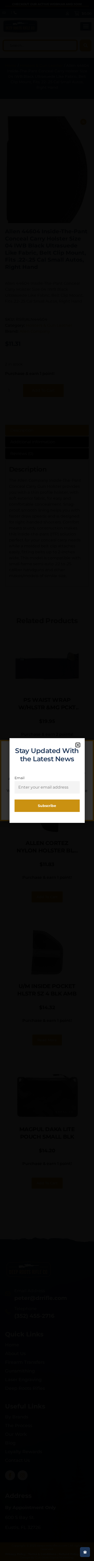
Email (20, 778)
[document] (47, 780)
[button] (78, 745)
